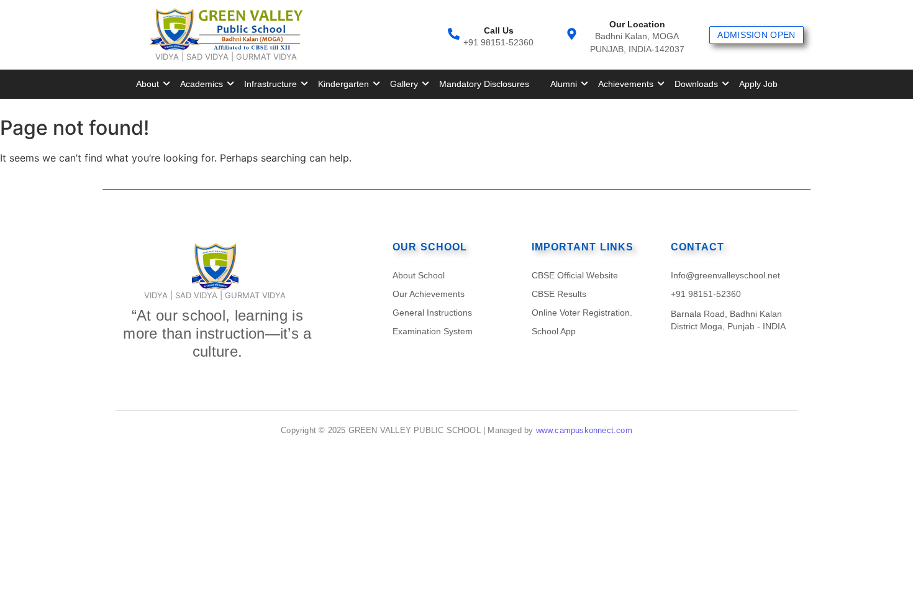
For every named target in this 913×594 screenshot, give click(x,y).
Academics (201, 84)
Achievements (625, 84)
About (147, 84)
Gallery (404, 84)
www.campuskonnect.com (584, 430)
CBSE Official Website (575, 275)
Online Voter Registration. (582, 313)
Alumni (563, 84)
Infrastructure (270, 84)
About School (419, 275)
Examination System (433, 331)
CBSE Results (559, 294)
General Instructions (432, 313)
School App (554, 331)
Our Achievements (429, 294)
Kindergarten (343, 84)
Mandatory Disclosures (484, 84)
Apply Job (758, 84)
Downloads (696, 84)
